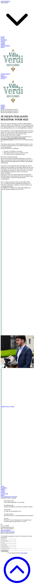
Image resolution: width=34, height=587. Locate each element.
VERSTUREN (4, 551)
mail (2, 531)
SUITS (2, 38)
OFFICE (3, 41)
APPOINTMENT (5, 45)
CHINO (3, 42)
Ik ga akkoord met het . (18, 553)
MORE (3, 47)
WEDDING (4, 40)
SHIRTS (3, 44)
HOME (3, 37)
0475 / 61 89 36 (11, 531)
